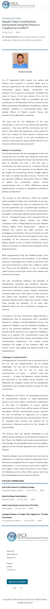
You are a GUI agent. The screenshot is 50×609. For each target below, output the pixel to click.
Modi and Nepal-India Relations (14, 496)
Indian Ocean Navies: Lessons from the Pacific (20, 505)
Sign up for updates (17, 581)
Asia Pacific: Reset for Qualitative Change (18, 487)
